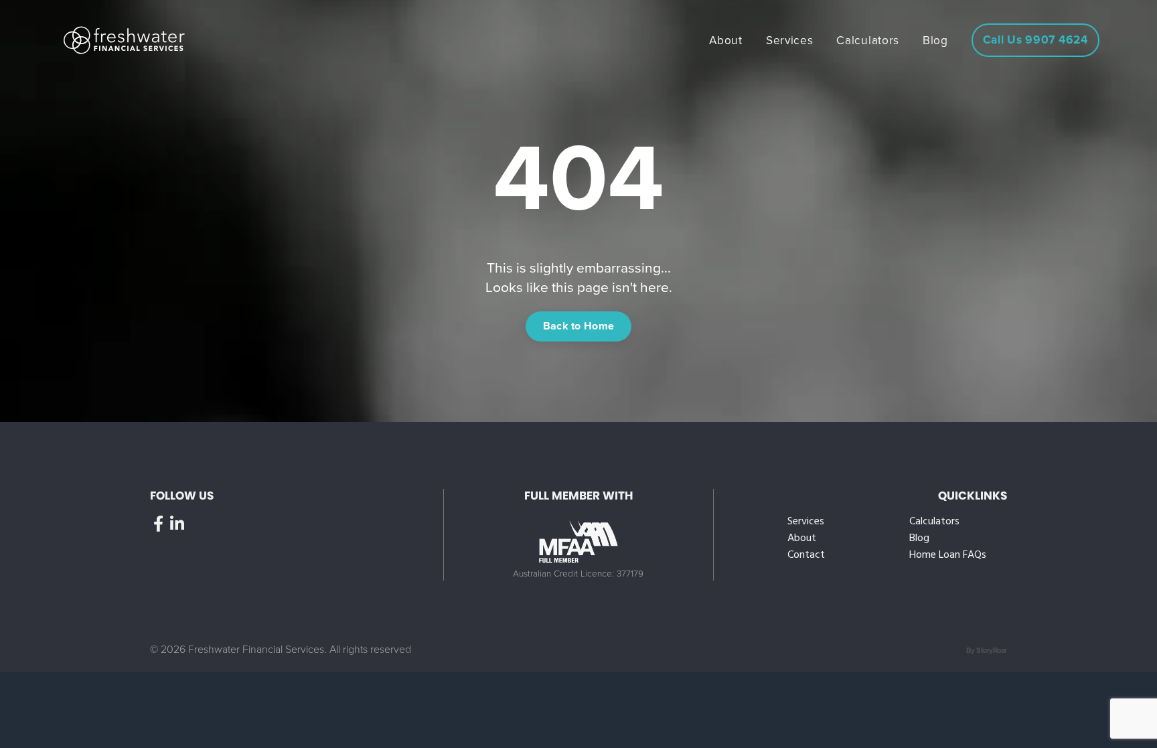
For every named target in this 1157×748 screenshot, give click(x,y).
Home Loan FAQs (947, 555)
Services (805, 522)
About (801, 538)
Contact (806, 555)
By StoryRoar (986, 650)
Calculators (934, 522)
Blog (919, 538)
